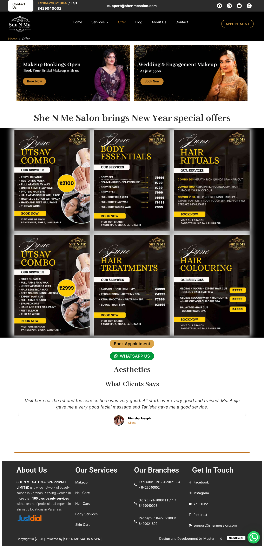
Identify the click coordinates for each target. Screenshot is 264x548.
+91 (41, 3)
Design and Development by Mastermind (190, 538)
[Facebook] (219, 5)
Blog (138, 22)
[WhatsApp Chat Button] (254, 537)
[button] (18, 415)
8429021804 (56, 3)
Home (77, 22)
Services (98, 22)
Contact (182, 22)
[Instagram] (229, 5)
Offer (122, 22)
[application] (107, 22)
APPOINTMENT (237, 24)
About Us (159, 22)
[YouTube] (239, 5)
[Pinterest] (249, 5)
